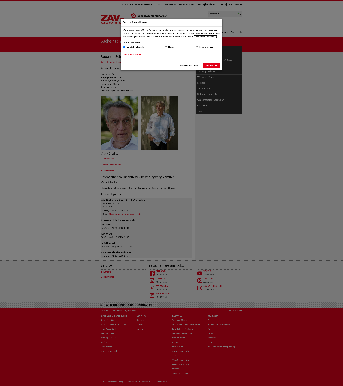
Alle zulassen (211, 66)
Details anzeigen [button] (130, 54)
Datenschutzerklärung (206, 37)
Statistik (171, 47)
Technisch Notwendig (135, 47)
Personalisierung (206, 47)
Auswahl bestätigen (189, 66)
